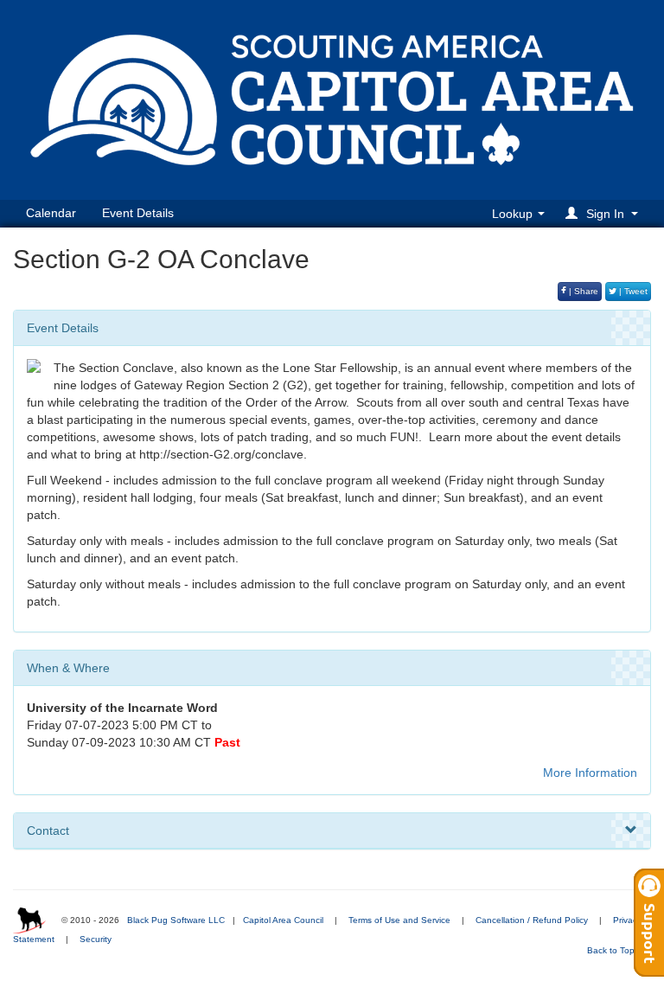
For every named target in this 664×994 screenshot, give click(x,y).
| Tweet (632, 291)
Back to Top (612, 950)
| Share (582, 291)
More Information (590, 772)
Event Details (138, 213)
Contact (48, 830)
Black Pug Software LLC (176, 920)
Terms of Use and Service (399, 920)
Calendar (51, 213)
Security (96, 939)
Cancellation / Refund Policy (532, 920)
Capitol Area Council (283, 920)
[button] (604, 213)
